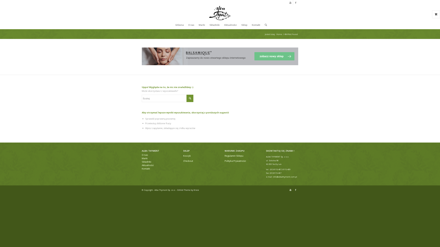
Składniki (146, 161)
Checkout (188, 160)
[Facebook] (295, 2)
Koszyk (187, 155)
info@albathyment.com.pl (285, 176)
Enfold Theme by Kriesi (188, 190)
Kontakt (146, 168)
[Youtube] (290, 2)
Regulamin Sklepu (234, 155)
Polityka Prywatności (235, 160)
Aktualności (148, 165)
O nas (145, 154)
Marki (145, 158)
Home (279, 34)
